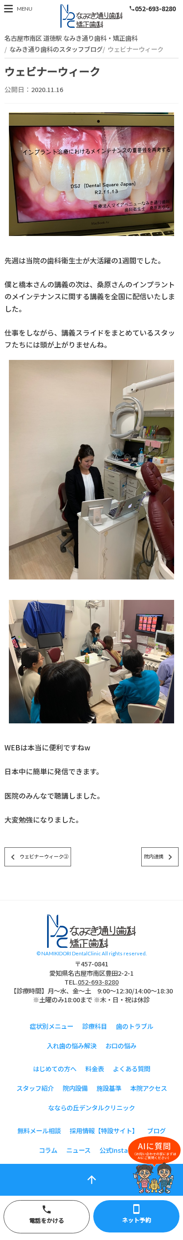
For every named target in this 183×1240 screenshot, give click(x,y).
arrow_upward (91, 1179)
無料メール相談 (39, 1130)
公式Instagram (122, 1150)
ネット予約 (136, 1214)
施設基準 (108, 1088)
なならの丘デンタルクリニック (91, 1107)
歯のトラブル (134, 1026)
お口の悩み (120, 1045)
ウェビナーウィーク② (38, 857)
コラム (48, 1150)
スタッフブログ (91, 931)
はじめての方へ (54, 1068)
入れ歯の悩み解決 (71, 1045)
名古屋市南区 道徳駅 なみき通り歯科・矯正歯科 (71, 37)
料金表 (94, 1068)
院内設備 (75, 1088)
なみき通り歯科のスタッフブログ (56, 49)
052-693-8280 (152, 8)
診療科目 (94, 1026)
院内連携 (159, 857)
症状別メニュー (51, 1026)
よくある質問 (131, 1068)
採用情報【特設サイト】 (104, 1130)
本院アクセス (148, 1088)
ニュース (78, 1150)
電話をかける (46, 1214)
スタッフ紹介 (35, 1088)
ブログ (156, 1130)
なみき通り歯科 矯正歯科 (91, 16)
